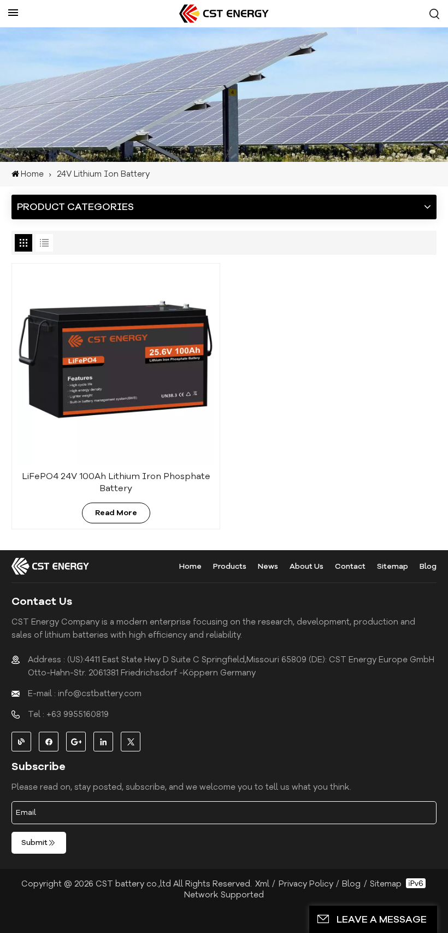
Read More (116, 513)
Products (229, 566)
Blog (428, 566)
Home (32, 173)
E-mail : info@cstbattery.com (85, 693)
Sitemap (392, 566)
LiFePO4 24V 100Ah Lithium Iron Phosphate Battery (116, 482)
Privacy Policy (306, 883)
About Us (306, 566)
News (268, 566)
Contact (350, 566)
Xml (262, 883)
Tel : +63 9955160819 (68, 714)
